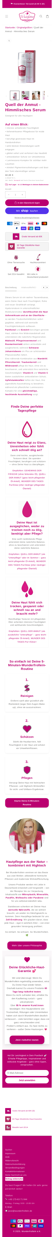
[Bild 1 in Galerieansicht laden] (14, 95)
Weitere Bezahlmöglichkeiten (27, 218)
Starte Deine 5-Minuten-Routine (27, 803)
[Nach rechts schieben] (48, 96)
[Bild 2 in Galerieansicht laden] (25, 95)
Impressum (10, 1153)
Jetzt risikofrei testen (27, 1040)
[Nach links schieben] (6, 96)
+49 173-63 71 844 (17, 1199)
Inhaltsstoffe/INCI (28, 287)
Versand (17, 180)
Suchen (8, 1150)
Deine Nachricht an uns (15, 1175)
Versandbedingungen (15, 1168)
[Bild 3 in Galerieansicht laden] (36, 95)
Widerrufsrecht (12, 1160)
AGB (7, 1157)
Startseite (10, 27)
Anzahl (8, 189)
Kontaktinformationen (15, 1171)
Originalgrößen (25, 27)
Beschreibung (11, 287)
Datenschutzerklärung (15, 1164)
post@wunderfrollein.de (20, 1211)
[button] (41, 16)
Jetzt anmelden (27, 1080)
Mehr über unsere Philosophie (27, 945)
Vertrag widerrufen (14, 1179)
